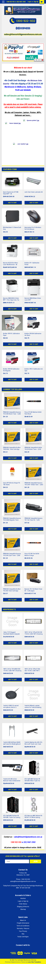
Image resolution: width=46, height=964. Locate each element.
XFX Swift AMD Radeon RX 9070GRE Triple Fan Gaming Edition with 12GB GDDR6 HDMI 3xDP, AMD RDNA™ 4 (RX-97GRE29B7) (12, 816)
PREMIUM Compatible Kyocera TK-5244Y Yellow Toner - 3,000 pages (34, 484)
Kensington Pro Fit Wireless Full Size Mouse (33, 228)
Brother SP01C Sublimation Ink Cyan (34, 370)
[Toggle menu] (3, 3)
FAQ (23, 934)
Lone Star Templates (34, 962)
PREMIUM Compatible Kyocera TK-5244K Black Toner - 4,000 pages (12, 413)
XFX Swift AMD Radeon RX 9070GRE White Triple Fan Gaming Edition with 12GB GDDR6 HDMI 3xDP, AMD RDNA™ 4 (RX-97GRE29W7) (32, 780)
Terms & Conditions (23, 926)
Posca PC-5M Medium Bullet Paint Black (33, 413)
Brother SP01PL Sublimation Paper (11, 334)
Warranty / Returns (23, 928)
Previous (4, 48)
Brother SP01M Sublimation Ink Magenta (11, 370)
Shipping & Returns (23, 906)
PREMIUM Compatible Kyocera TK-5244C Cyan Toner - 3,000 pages (12, 554)
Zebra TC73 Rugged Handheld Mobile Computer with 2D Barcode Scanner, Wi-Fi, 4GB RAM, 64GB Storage (12, 633)
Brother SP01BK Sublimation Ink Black (33, 334)
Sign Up (36, 1)
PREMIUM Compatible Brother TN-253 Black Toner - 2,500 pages (33, 448)
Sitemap (23, 909)
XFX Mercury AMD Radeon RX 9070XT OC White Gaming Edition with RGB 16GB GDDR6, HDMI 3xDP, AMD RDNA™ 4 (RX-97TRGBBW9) (34, 816)
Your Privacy (23, 931)
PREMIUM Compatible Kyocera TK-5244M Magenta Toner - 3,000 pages (12, 519)
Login (29, 1)
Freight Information (23, 923)
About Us (23, 920)
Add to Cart (12, 203)
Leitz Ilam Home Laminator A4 (34, 192)
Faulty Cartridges (23, 936)
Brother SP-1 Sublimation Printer (32, 263)
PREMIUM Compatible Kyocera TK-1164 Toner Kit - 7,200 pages (33, 519)
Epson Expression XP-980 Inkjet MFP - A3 (10, 193)
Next (42, 48)
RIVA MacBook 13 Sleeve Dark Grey (12, 228)
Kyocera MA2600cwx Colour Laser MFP (33, 299)
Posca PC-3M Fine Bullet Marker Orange (32, 554)
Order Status (23, 904)
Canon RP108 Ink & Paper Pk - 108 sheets (12, 483)
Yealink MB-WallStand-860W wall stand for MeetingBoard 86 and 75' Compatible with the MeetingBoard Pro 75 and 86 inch (12, 743)
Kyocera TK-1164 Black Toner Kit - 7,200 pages (33, 590)
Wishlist (23, 898)
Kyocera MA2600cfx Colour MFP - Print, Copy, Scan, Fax (11, 299)
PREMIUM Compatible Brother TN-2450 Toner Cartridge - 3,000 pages (12, 590)
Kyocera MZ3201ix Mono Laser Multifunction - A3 (10, 263)
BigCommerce (16, 962)
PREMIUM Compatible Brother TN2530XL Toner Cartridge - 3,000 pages (12, 448)
